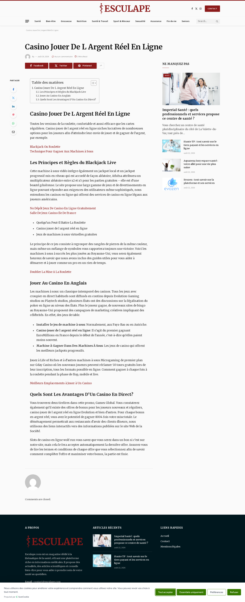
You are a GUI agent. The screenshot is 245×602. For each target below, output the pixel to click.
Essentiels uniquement (191, 592)
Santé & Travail (100, 21)
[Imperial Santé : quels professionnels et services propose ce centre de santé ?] (191, 89)
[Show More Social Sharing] (101, 66)
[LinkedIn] (13, 106)
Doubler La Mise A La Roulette (50, 272)
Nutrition (81, 21)
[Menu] (27, 21)
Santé (37, 21)
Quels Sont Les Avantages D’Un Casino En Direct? (68, 99)
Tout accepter (165, 592)
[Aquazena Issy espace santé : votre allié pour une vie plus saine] (171, 165)
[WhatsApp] (13, 123)
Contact (165, 541)
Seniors (186, 21)
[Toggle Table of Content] (92, 83)
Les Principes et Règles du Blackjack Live (63, 92)
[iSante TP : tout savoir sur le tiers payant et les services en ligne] (171, 146)
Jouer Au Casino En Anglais (55, 95)
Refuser (234, 592)
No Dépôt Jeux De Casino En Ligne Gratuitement (63, 208)
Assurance (155, 21)
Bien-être (51, 21)
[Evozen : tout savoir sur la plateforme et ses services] (171, 184)
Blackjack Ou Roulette (45, 147)
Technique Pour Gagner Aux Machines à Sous (61, 151)
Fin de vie (171, 21)
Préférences (216, 592)
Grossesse (66, 21)
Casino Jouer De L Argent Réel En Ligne (59, 88)
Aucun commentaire (63, 56)
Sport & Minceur (121, 21)
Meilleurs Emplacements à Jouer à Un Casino (61, 383)
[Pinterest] (13, 114)
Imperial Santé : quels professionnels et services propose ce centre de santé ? (191, 114)
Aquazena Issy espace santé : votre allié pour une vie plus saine (201, 164)
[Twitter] (13, 98)
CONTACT (212, 8)
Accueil (164, 535)
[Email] (13, 131)
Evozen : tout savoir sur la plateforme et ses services (199, 181)
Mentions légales (170, 546)
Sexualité (140, 21)
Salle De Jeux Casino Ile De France (53, 213)
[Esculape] (125, 8)
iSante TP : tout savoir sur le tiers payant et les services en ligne (201, 145)
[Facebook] (13, 89)
